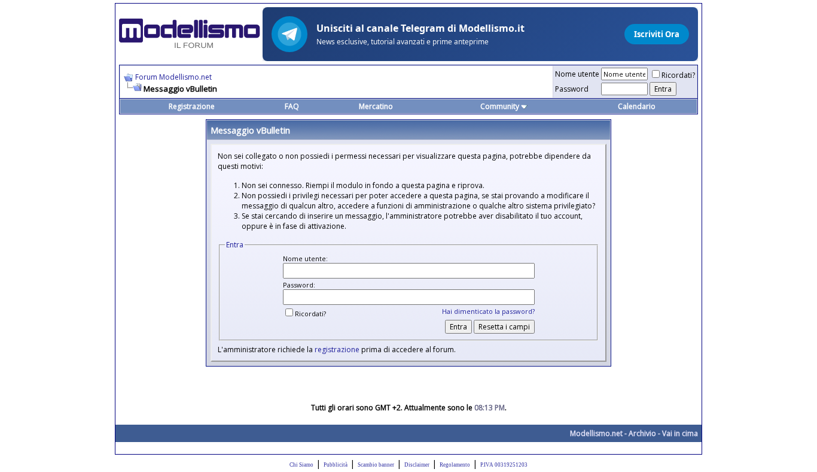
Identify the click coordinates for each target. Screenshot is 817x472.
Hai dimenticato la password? (488, 311)
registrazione (337, 349)
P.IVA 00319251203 (504, 465)
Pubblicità (335, 465)
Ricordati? (678, 75)
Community (499, 106)
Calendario (637, 106)
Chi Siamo (301, 465)
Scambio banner (376, 465)
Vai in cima (680, 433)
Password (572, 89)
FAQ (292, 106)
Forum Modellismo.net (173, 77)
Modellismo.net (596, 433)
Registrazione (192, 106)
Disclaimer (416, 465)
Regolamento (455, 465)
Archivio (642, 433)
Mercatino (376, 106)
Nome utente (577, 74)
